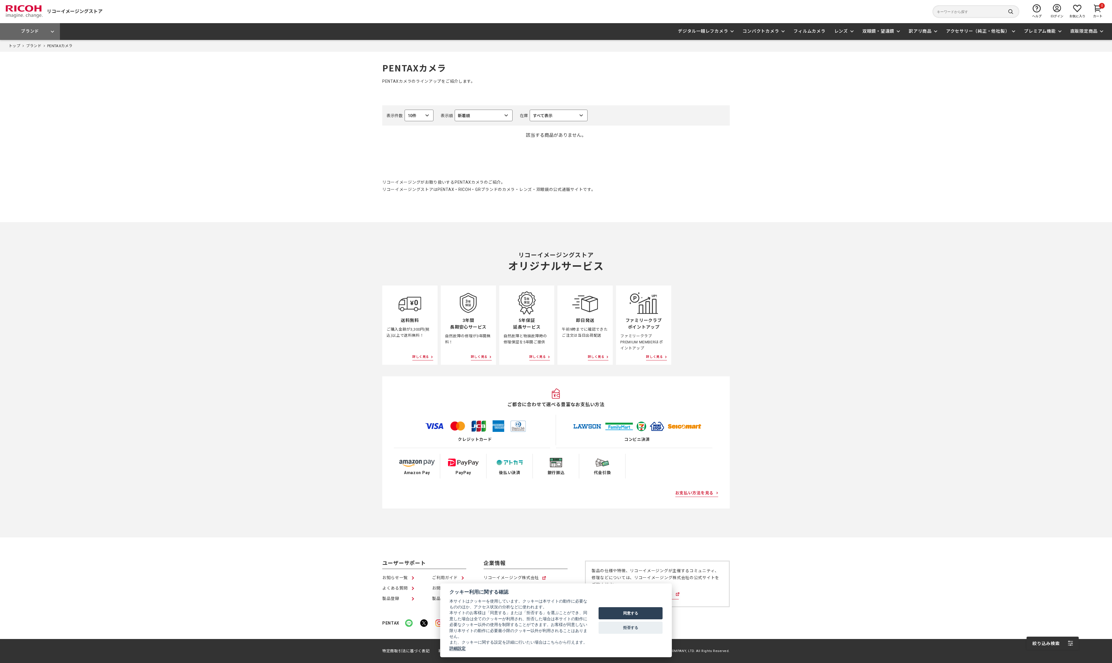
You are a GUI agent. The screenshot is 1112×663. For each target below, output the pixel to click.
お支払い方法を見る (694, 493)
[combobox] (477, 115)
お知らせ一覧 (395, 577)
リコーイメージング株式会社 (511, 578)
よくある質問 (395, 588)
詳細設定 (457, 648)
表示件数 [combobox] (401, 117)
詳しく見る (420, 357)
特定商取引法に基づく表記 (406, 651)
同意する (630, 613)
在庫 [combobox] (536, 117)
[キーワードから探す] (975, 11)
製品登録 (390, 598)
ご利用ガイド (445, 577)
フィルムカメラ (809, 31)
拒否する (630, 627)
